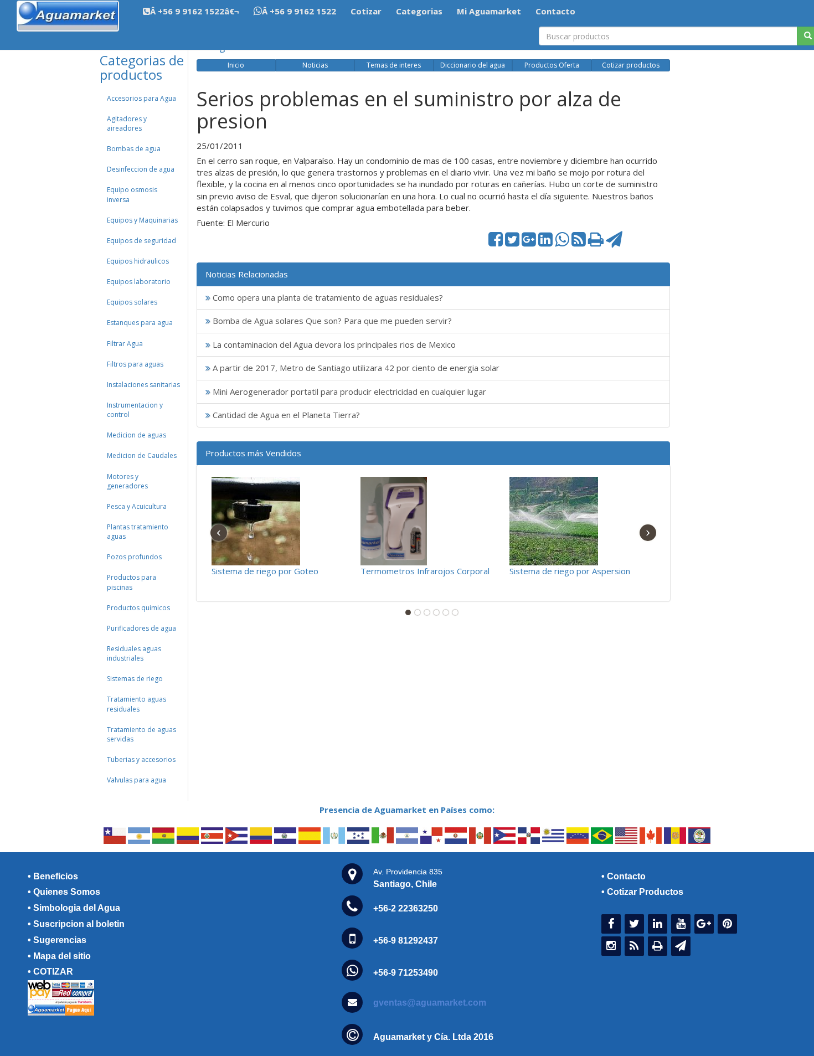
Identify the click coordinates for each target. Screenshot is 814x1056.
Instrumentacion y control (135, 409)
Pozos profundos (134, 557)
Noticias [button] (315, 65)
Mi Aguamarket (489, 11)
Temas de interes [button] (394, 65)
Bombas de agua (134, 148)
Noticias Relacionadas (246, 274)
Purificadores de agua (141, 628)
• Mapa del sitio (59, 956)
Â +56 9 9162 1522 (299, 11)
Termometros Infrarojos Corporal (425, 570)
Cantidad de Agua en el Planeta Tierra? (285, 414)
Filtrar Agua (125, 343)
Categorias (419, 11)
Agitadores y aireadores (127, 123)
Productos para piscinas (131, 582)
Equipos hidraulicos (138, 261)
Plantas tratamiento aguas (137, 531)
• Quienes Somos (64, 892)
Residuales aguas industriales (134, 653)
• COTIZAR (50, 971)
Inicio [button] (236, 65)
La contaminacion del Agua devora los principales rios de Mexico (333, 344)
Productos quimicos (138, 607)
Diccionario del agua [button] (472, 65)
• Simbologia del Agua (74, 908)
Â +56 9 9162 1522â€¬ (194, 11)
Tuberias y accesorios (141, 759)
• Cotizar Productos (642, 892)
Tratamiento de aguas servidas (141, 734)
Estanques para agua (140, 322)
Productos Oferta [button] (551, 65)
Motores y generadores (127, 481)
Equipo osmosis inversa (132, 194)
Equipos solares (132, 302)
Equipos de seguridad (141, 240)
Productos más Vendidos (253, 453)
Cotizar (366, 11)
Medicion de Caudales (142, 455)
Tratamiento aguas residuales (136, 703)
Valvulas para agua (136, 780)
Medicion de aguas (136, 435)
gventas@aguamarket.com (429, 1002)
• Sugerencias (57, 940)
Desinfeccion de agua (140, 169)
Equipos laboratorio (139, 281)
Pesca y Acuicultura (137, 506)
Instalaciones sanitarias (143, 384)
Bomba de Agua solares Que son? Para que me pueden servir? (331, 320)
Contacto (555, 11)
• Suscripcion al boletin (76, 924)
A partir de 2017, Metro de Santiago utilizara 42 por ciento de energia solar (354, 367)
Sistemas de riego (135, 678)
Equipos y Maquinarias (142, 220)
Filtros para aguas (135, 364)
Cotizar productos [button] (631, 65)
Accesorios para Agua (141, 98)
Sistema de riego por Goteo (265, 570)
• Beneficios (53, 876)
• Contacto (623, 876)
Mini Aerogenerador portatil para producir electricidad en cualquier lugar (348, 391)
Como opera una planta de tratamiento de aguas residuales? (326, 297)
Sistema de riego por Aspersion (569, 570)
